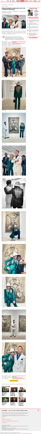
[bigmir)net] (18, 1)
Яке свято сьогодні (4, 4)
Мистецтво (6, 6)
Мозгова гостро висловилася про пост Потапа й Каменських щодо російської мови (21, 404)
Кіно (11, 410)
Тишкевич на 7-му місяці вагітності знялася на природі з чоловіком (34, 30)
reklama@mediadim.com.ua (16, 426)
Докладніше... (19, 432)
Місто (9, 410)
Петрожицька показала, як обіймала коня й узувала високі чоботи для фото (33, 34)
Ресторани (18, 410)
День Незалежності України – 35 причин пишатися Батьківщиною (33, 27)
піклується (8, 376)
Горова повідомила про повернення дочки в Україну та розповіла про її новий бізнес (21, 394)
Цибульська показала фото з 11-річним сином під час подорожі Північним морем (12, 394)
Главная (3, 6)
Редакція (3, 417)
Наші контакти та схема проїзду (6, 419)
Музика (14, 410)
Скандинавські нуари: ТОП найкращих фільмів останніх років (34, 24)
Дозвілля (25, 410)
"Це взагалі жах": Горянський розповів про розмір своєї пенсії (13, 403)
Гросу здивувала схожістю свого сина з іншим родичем (4, 403)
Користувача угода (4, 422)
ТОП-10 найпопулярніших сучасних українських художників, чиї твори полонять (34, 21)
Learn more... (23, 433)
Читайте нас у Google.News (14, 380)
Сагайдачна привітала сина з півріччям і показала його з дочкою (4, 394)
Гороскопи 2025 (11, 4)
